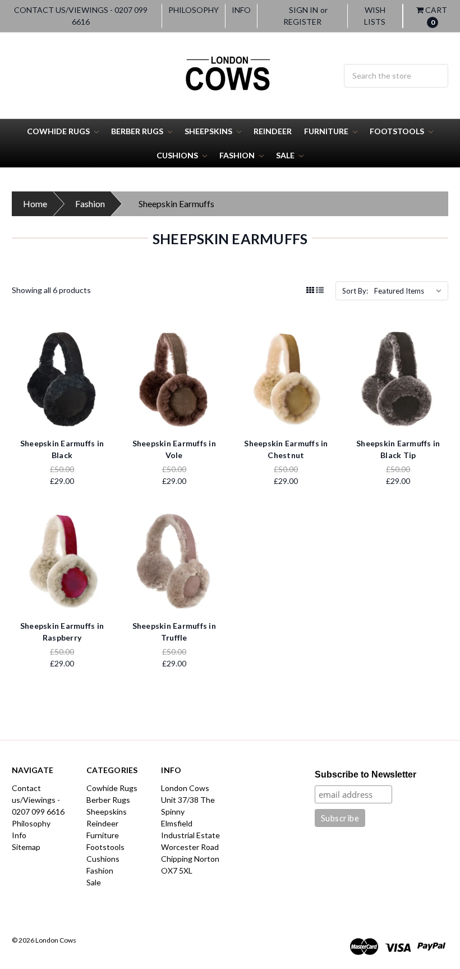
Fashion (237, 155)
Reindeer (273, 131)
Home (35, 203)
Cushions (178, 155)
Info (241, 10)
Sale (286, 155)
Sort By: (355, 290)
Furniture (327, 131)
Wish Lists (374, 15)
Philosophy (193, 10)
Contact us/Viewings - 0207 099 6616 (81, 15)
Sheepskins (209, 131)
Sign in (303, 10)
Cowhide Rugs (59, 131)
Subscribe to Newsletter (365, 774)
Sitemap (26, 847)
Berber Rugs (138, 131)
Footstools (398, 131)
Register (302, 21)
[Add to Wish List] (100, 357)
